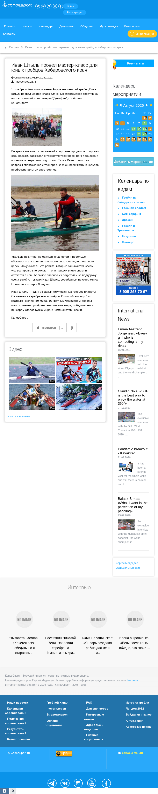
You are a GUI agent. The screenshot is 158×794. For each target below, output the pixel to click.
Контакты (9, 33)
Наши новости (17, 702)
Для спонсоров (97, 708)
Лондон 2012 (135, 708)
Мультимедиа (109, 26)
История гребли (137, 702)
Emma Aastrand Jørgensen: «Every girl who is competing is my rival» (132, 337)
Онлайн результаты (53, 723)
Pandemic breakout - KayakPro (133, 451)
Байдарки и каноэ (139, 714)
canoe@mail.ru (132, 752)
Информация (145, 33)
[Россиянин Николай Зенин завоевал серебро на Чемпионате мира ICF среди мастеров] (60, 618)
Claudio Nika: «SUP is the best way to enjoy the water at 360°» (133, 397)
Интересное (132, 26)
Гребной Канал (57, 702)
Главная (9, 26)
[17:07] (79, 369)
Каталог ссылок (18, 739)
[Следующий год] (150, 105)
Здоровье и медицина (93, 727)
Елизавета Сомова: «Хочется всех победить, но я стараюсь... (23, 645)
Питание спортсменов (93, 737)
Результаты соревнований (15, 731)
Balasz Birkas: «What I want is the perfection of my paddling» (133, 505)
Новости (27, 26)
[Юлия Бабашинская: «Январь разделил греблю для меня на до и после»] (97, 618)
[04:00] (79, 396)
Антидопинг (134, 720)
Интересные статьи (94, 716)
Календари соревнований (15, 710)
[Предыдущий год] (115, 105)
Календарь (46, 26)
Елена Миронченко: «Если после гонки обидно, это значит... (134, 643)
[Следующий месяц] (147, 105)
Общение (86, 26)
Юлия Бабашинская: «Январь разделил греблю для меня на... (97, 645)
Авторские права (138, 726)
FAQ (89, 702)
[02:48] (32, 396)
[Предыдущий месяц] (120, 105)
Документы (66, 26)
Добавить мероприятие (133, 161)
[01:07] (32, 369)
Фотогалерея (56, 708)
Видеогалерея (57, 714)
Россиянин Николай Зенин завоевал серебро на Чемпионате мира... (60, 645)
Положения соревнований (15, 721)
